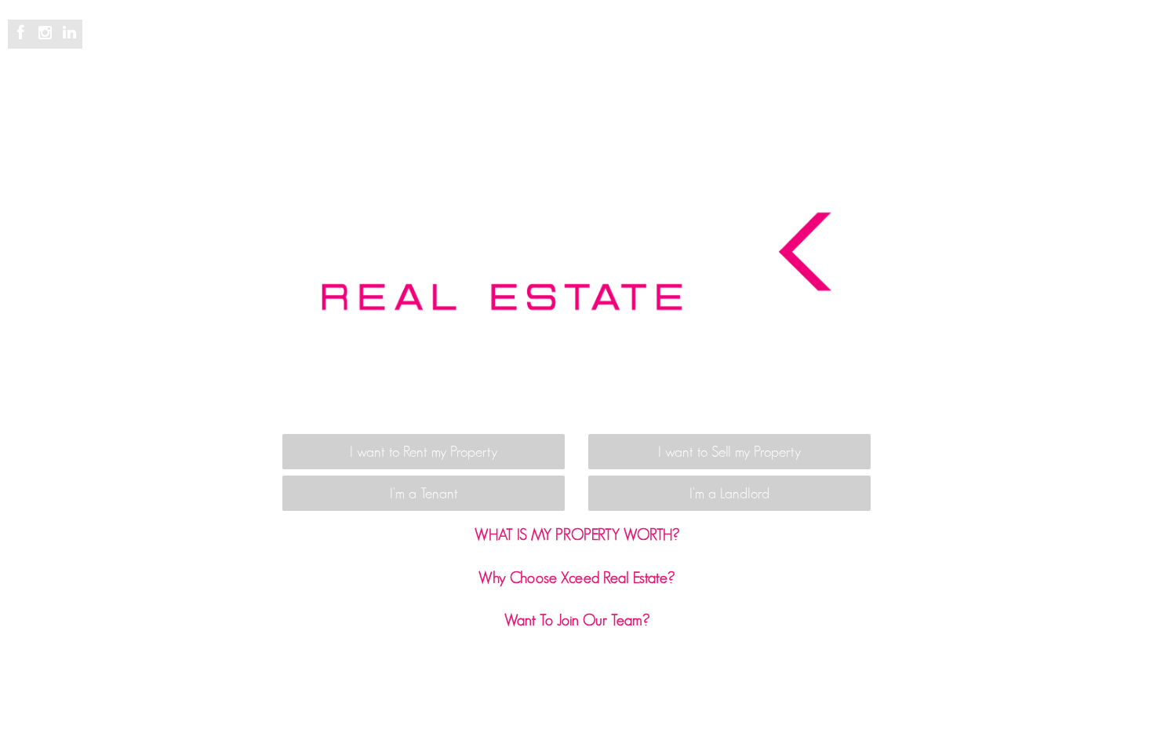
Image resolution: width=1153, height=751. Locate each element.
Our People (752, 49)
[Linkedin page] (69, 33)
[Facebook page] (23, 33)
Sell (441, 49)
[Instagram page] (47, 33)
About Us (832, 49)
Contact (901, 49)
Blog (685, 49)
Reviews (628, 49)
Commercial (552, 49)
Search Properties (361, 49)
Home (273, 49)
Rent (485, 49)
